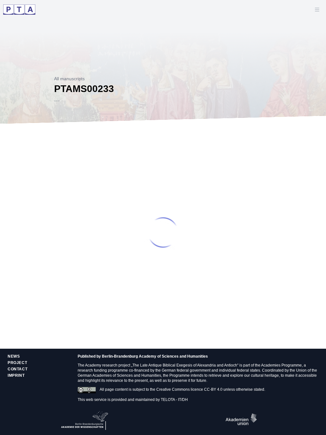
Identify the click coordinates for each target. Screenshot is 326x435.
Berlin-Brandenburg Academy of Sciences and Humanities (155, 356)
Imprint (16, 375)
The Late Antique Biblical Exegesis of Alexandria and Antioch (184, 365)
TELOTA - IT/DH (174, 399)
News (14, 356)
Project (17, 362)
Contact (17, 369)
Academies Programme (281, 365)
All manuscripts (69, 78)
